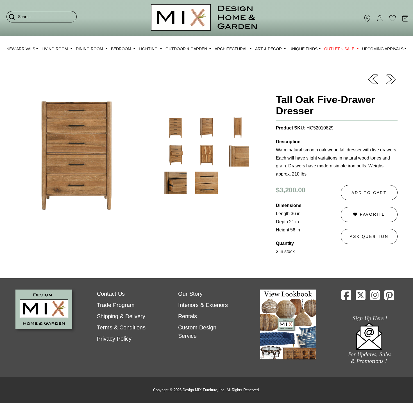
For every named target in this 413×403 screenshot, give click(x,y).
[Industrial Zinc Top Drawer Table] (391, 79)
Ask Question (369, 236)
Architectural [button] (231, 49)
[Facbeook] (346, 297)
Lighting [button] (149, 49)
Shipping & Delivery (121, 316)
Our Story (190, 294)
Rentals (187, 316)
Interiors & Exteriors (203, 305)
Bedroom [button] (121, 49)
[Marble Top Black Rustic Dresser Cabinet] (373, 79)
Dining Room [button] (90, 49)
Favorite (371, 214)
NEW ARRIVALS (20, 49)
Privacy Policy (114, 339)
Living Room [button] (55, 49)
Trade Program (116, 305)
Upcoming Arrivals (382, 49)
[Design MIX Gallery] (204, 18)
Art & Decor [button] (269, 49)
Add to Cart (369, 192)
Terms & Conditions (121, 327)
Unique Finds (303, 49)
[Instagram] (375, 297)
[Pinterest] (389, 297)
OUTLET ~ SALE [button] (339, 49)
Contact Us (111, 294)
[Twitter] (361, 297)
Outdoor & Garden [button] (186, 49)
